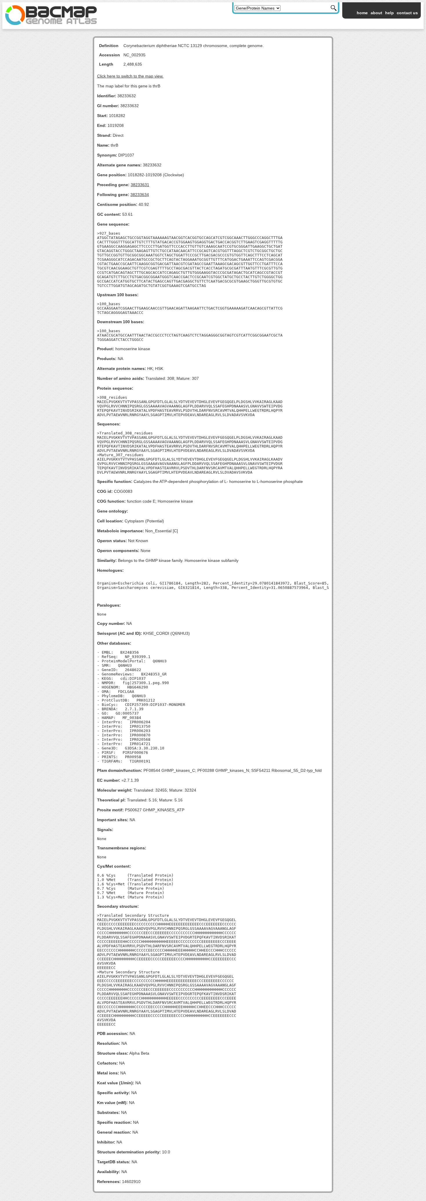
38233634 (139, 194)
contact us (407, 12)
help (389, 12)
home (362, 12)
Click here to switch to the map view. (130, 76)
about (376, 12)
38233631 (140, 184)
